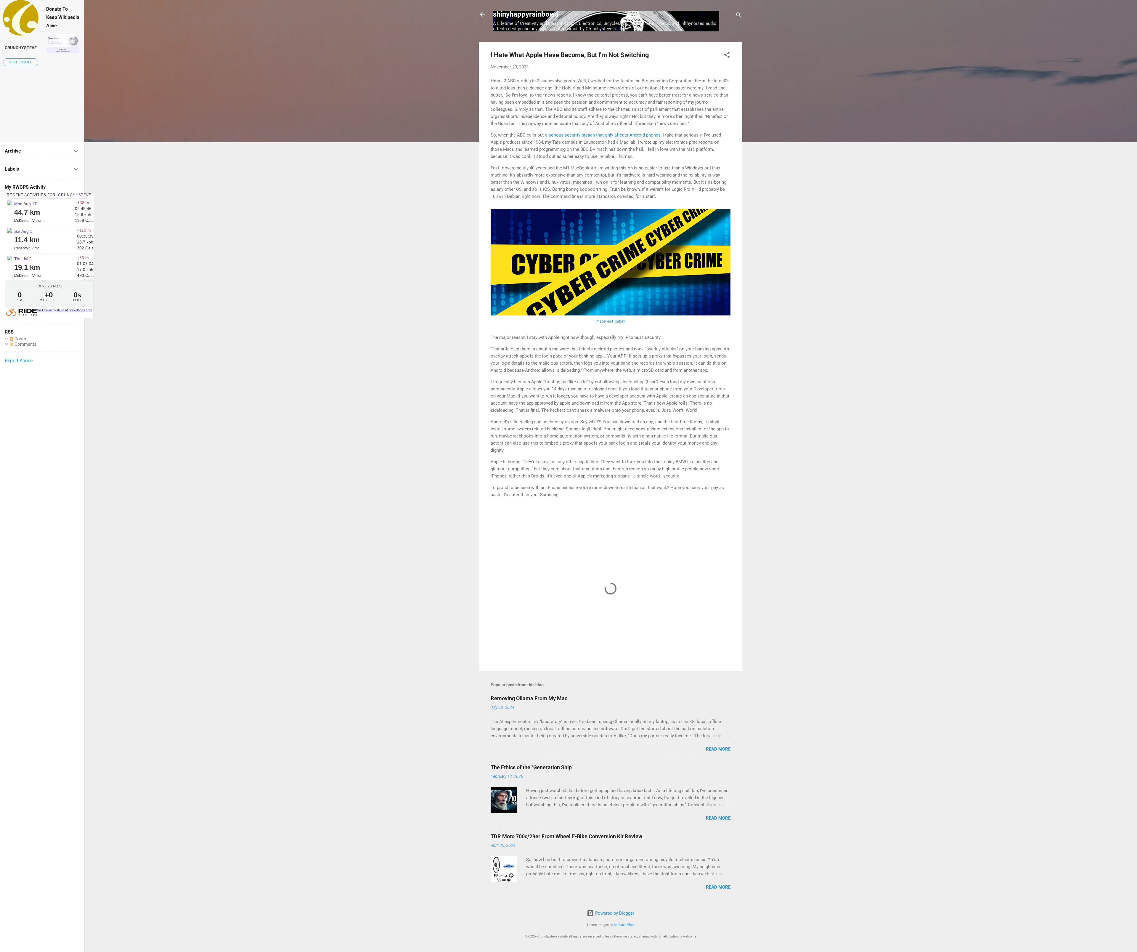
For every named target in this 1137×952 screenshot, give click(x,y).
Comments (24, 344)
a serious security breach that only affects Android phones (603, 135)
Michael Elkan (624, 925)
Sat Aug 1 (23, 231)
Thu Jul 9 (23, 259)
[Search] (738, 16)
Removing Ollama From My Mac (529, 698)
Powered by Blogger (614, 913)
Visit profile (20, 62)
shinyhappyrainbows (525, 14)
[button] (726, 55)
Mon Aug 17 (25, 203)
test (617, 28)
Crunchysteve (21, 47)
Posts (19, 339)
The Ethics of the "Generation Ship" (532, 767)
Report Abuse (19, 360)
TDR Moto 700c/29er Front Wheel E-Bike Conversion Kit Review (566, 836)
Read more (718, 749)
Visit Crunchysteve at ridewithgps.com (64, 310)
